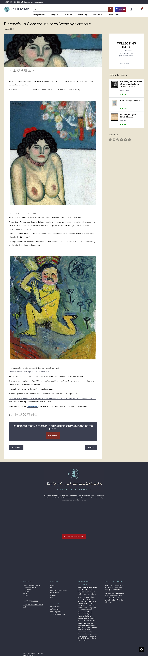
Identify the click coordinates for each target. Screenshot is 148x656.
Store (52, 588)
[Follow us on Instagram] (117, 139)
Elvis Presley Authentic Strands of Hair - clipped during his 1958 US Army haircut (131, 84)
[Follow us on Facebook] (110, 139)
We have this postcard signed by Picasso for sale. (29, 372)
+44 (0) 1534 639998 (30, 601)
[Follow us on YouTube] (125, 139)
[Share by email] (25, 71)
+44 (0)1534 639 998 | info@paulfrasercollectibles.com (24, 2)
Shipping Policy (55, 612)
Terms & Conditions (57, 614)
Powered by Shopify (29, 655)
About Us (53, 595)
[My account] (131, 9)
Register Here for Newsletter (74, 537)
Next (90, 448)
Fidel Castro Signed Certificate (131, 100)
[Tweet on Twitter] (22, 71)
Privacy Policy (55, 607)
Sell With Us (54, 593)
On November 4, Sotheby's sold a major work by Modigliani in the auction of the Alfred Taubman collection (52, 398)
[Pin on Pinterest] (18, 71)
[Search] (110, 9)
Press (52, 598)
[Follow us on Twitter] (114, 139)
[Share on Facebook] (14, 71)
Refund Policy (55, 609)
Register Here (53, 435)
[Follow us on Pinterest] (121, 139)
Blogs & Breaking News (58, 590)
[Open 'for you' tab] (141, 649)
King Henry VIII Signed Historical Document (128, 116)
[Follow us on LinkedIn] (129, 139)
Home (52, 585)
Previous (17, 448)
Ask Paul (122, 9)
